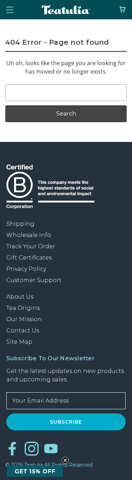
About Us (19, 296)
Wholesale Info (28, 235)
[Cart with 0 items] (122, 9)
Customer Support (34, 280)
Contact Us (22, 330)
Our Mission (24, 319)
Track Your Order (30, 246)
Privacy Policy (26, 269)
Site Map (19, 341)
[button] (35, 471)
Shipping (20, 223)
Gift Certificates (29, 257)
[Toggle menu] (9, 9)
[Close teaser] (65, 460)
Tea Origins (23, 308)
